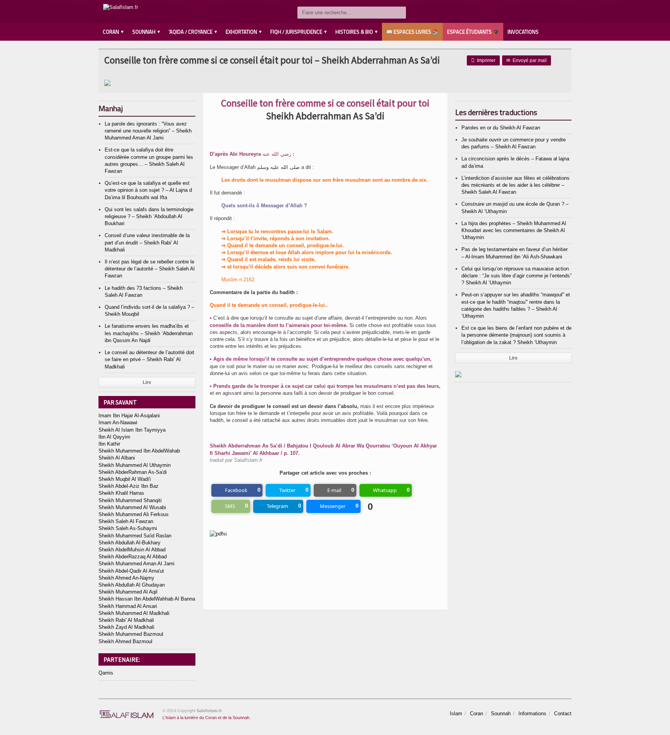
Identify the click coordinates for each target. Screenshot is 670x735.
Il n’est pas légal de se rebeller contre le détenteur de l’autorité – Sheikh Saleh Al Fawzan (150, 269)
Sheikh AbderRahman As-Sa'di (132, 472)
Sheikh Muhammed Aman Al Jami (136, 563)
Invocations (523, 32)
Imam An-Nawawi (117, 422)
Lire (147, 382)
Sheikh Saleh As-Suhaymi (127, 528)
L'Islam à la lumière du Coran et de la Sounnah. (206, 717)
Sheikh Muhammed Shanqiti (130, 500)
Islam (456, 713)
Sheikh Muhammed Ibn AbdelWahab (139, 451)
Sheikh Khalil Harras (121, 493)
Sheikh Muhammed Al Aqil (127, 592)
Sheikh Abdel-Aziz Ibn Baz (128, 486)
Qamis (105, 673)
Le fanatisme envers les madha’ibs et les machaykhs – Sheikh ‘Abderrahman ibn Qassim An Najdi (149, 333)
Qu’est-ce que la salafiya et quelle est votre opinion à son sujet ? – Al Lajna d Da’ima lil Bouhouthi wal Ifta (148, 190)
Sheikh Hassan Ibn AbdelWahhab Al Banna (146, 599)
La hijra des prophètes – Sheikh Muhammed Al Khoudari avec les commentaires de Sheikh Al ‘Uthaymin (513, 230)
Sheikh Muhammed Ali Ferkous (133, 514)
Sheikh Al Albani (116, 458)
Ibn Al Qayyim (114, 437)
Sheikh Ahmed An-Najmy (126, 578)
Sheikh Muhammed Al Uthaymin (134, 465)
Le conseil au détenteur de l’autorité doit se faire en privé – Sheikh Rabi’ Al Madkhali (149, 359)
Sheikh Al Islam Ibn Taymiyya (132, 430)
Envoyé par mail (526, 60)
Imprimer (483, 60)
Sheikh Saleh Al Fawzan (125, 521)
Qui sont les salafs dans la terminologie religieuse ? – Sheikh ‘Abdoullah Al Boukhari (149, 216)
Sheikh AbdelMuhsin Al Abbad (132, 550)
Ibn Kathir (109, 444)
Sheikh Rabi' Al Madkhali (126, 620)
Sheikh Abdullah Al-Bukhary (129, 543)
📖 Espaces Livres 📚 (412, 32)
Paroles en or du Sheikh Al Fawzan (500, 128)
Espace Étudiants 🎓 (473, 32)
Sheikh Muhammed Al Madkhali (133, 613)
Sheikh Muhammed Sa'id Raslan (134, 536)
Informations (532, 713)
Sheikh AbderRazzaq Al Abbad (132, 556)
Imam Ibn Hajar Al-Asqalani (129, 415)
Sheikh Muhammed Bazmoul (130, 634)
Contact (563, 713)
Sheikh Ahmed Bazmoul (125, 641)
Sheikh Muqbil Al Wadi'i (124, 479)
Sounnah (501, 713)
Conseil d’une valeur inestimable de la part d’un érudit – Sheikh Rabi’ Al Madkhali (147, 242)
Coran (476, 713)
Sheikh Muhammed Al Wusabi (132, 507)
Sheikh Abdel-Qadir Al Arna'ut (131, 571)
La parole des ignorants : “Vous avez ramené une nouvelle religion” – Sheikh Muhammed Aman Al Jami (148, 131)
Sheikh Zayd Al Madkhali (126, 627)
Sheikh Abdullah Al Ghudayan (131, 585)
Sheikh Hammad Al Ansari (127, 606)
